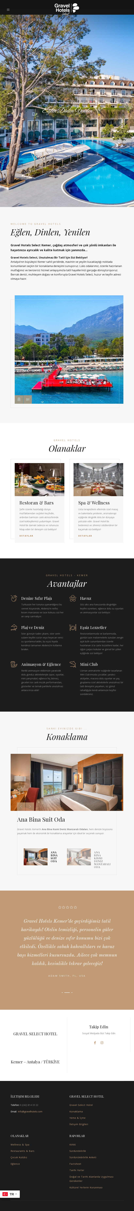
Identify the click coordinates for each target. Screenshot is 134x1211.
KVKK (72, 1144)
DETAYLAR (67, 123)
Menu (9, 9)
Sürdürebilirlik (77, 1150)
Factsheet (75, 1163)
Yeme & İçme (77, 1117)
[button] (19, 399)
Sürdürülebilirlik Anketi (82, 1157)
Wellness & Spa (20, 1144)
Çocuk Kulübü (19, 1157)
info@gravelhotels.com (30, 1111)
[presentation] (19, 492)
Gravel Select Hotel (81, 1105)
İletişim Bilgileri (78, 1124)
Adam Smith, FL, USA (67, 975)
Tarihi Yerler (76, 1170)
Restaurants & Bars (22, 1150)
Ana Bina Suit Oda (41, 819)
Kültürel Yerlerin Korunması (86, 1187)
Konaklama (76, 1111)
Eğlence (15, 1163)
